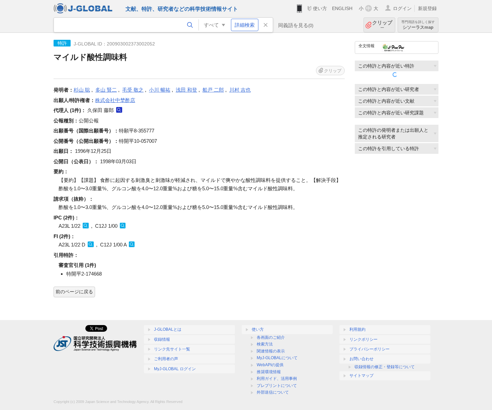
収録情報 (162, 339)
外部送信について (273, 392)
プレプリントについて (277, 385)
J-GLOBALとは (167, 329)
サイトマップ (361, 375)
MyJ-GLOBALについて (277, 357)
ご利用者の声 (166, 358)
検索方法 (265, 344)
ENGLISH (342, 8)
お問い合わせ (361, 358)
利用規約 (357, 329)
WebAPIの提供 (270, 365)
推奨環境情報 (269, 372)
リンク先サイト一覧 (172, 349)
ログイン (402, 8)
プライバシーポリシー (369, 349)
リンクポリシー (363, 339)
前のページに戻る (74, 291)
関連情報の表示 (271, 351)
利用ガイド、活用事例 (277, 378)
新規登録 (427, 8)
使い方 (320, 8)
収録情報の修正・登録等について (384, 367)
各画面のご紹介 (271, 337)
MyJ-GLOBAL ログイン (175, 369)
